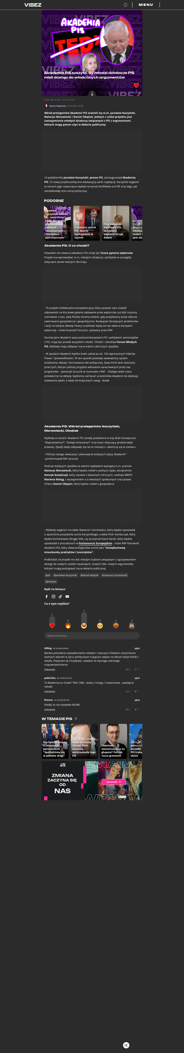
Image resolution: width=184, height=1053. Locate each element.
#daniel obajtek (89, 575)
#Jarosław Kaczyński (65, 575)
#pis (47, 575)
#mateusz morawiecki (114, 575)
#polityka (50, 581)
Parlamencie (95, 543)
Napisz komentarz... (57, 635)
